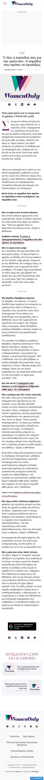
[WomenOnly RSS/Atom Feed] (36, 727)
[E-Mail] (28, 105)
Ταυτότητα (14, 736)
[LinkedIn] (22, 105)
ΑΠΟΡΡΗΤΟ (38, 778)
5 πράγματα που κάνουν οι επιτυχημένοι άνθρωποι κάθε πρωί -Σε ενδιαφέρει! (20, 386)
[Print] (35, 105)
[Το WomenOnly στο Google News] (31, 727)
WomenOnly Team (13, 70)
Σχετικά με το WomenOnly (22, 757)
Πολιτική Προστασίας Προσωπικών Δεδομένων (22, 743)
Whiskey (35, 771)
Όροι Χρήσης (28, 736)
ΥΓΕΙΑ (22, 52)
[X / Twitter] (16, 105)
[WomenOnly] (22, 3)
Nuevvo (18, 771)
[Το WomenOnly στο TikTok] (19, 727)
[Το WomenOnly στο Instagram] (13, 727)
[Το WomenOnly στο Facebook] (7, 727)
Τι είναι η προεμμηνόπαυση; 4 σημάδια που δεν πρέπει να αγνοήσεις (22, 239)
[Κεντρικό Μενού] (5, 3)
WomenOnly (22, 718)
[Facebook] (9, 105)
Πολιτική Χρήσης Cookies (22, 751)
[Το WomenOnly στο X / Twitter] (25, 727)
